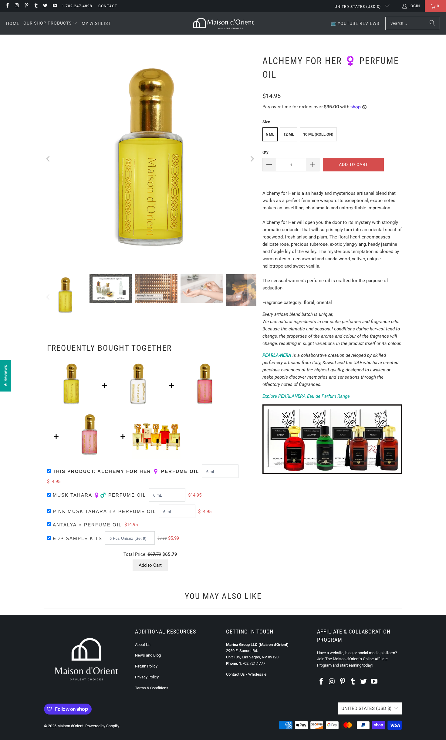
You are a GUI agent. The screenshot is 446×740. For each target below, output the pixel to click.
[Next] (252, 159)
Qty (265, 152)
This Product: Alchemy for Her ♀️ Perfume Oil (126, 471)
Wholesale (257, 674)
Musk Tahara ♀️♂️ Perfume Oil (99, 495)
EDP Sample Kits (77, 538)
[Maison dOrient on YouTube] (54, 6)
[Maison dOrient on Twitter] (45, 6)
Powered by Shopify (102, 726)
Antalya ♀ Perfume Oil (87, 524)
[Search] (432, 23)
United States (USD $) (358, 7)
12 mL (288, 134)
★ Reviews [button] (5, 376)
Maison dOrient (70, 726)
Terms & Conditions (151, 688)
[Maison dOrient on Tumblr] (35, 6)
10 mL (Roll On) (318, 134)
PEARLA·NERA (276, 355)
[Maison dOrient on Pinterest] (26, 6)
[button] (50, 23)
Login (414, 6)
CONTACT (107, 6)
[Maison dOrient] (223, 23)
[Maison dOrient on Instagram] (16, 6)
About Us (142, 644)
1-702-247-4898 (77, 6)
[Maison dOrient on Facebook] (7, 6)
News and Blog (148, 655)
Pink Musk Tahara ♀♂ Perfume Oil (104, 511)
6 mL (270, 134)
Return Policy (146, 666)
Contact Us (235, 674)
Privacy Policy (147, 677)
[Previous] (48, 159)
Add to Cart (150, 565)
